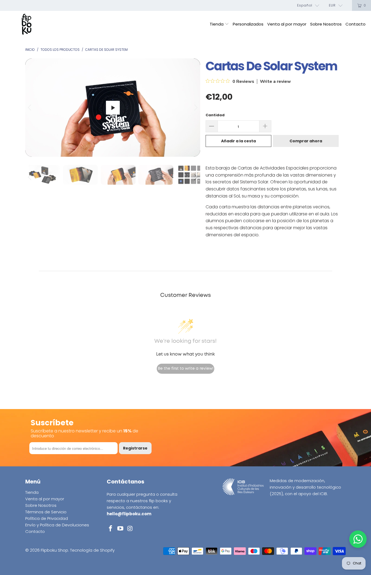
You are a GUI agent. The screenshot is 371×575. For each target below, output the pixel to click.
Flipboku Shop (54, 550)
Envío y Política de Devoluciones (57, 525)
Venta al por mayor (286, 24)
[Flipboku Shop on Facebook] (111, 528)
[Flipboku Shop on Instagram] (130, 528)
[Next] (195, 107)
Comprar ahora (306, 141)
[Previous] (30, 107)
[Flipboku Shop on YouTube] (121, 528)
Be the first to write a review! (185, 368)
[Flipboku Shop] (26, 24)
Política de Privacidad (46, 518)
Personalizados (248, 24)
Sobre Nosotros (326, 24)
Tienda (217, 24)
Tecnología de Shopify (92, 550)
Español (304, 5)
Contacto (355, 24)
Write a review (275, 81)
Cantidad (215, 115)
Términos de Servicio (46, 512)
